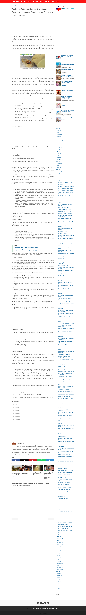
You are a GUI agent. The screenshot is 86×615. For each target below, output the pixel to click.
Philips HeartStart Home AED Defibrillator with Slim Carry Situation (67, 57)
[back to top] (83, 612)
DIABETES (47, 1)
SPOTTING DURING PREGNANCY (64, 515)
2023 (58, 546)
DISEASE (57, 1)
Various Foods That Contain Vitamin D (65, 188)
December (60, 142)
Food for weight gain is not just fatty (65, 260)
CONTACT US (38, 608)
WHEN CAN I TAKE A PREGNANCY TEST (66, 518)
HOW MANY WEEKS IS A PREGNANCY (65, 470)
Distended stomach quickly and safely (65, 401)
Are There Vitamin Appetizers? (64, 354)
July (58, 132)
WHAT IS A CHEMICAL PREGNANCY (65, 511)
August (59, 134)
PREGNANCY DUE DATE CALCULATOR (65, 530)
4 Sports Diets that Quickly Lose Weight (66, 371)
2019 (58, 143)
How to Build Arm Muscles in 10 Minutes (66, 186)
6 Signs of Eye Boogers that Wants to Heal (23, 249)
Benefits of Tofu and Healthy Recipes (65, 241)
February (59, 145)
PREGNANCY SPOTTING (63, 493)
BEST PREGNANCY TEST (63, 528)
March (59, 147)
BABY (25, 1)
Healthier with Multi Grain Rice (64, 265)
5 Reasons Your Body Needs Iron (64, 362)
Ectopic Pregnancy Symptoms (64, 454)
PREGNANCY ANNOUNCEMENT (64, 487)
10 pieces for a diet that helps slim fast (65, 403)
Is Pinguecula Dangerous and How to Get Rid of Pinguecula (26, 247)
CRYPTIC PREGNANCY (62, 513)
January (59, 163)
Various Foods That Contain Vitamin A (65, 190)
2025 (58, 586)
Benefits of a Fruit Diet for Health (64, 211)
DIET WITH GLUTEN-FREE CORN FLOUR (66, 394)
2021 (58, 169)
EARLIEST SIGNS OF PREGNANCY (65, 500)
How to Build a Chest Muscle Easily (65, 213)
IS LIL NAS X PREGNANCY (63, 502)
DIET (29, 1)
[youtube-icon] (44, 603)
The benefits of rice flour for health (65, 209)
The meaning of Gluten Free (63, 389)
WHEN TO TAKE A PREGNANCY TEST (65, 465)
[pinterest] (33, 460)
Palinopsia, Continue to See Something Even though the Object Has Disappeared (31, 250)
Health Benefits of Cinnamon (67, 90)
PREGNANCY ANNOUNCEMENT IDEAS (65, 522)
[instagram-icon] (41, 603)
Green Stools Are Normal (63, 273)
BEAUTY (41, 1)
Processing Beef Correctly (63, 233)
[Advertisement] (33, 26)
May (58, 151)
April (58, 149)
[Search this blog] (73, 1)
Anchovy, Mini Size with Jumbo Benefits (66, 301)
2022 (58, 176)
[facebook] (16, 460)
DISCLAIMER (51, 608)
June (59, 130)
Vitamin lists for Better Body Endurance (66, 323)
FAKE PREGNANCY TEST (63, 524)
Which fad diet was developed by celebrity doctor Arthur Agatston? (67, 111)
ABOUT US (32, 608)
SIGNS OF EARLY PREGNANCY (64, 505)
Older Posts (51, 518)
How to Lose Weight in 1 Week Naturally (66, 182)
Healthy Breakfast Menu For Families (65, 199)
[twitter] (24, 460)
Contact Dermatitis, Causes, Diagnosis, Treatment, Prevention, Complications (66, 97)
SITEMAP (57, 608)
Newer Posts (14, 518)
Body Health (17, 2)
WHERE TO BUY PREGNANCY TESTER (65, 526)
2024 (58, 571)
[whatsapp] (41, 460)
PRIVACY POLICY (45, 608)
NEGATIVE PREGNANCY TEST (64, 520)
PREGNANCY (35, 1)
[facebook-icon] (38, 603)
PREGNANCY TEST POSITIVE (64, 474)
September (60, 136)
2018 (58, 128)
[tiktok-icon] (48, 603)
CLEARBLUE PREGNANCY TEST (64, 504)
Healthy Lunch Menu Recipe (63, 207)
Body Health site (20, 445)
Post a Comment (22, 15)
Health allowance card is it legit (67, 69)
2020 (58, 161)
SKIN (53, 1)
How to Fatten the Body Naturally (64, 184)
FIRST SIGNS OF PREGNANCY (64, 482)
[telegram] (50, 460)
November (60, 140)
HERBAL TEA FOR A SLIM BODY (64, 396)
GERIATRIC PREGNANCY (63, 498)
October (59, 138)
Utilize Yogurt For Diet (62, 231)
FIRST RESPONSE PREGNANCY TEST (65, 472)
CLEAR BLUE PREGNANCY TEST (64, 459)
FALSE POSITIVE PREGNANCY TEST (65, 516)
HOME (28, 608)
